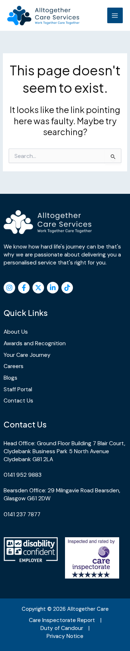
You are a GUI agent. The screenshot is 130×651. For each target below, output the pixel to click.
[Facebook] (24, 287)
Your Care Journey (27, 355)
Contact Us (18, 400)
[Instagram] (9, 287)
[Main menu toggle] (115, 15)
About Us (16, 331)
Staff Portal (18, 389)
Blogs (10, 377)
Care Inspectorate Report (62, 620)
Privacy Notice (65, 636)
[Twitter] (38, 287)
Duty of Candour (61, 628)
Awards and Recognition (35, 343)
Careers (13, 366)
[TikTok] (67, 287)
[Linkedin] (52, 287)
